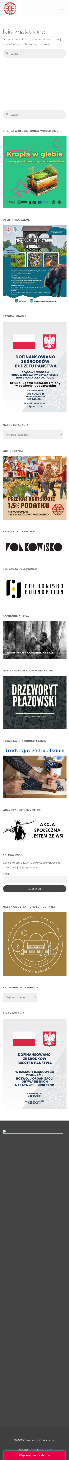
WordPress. (46, 1449)
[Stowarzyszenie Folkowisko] (10, 8)
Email (6, 873)
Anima (32, 1449)
